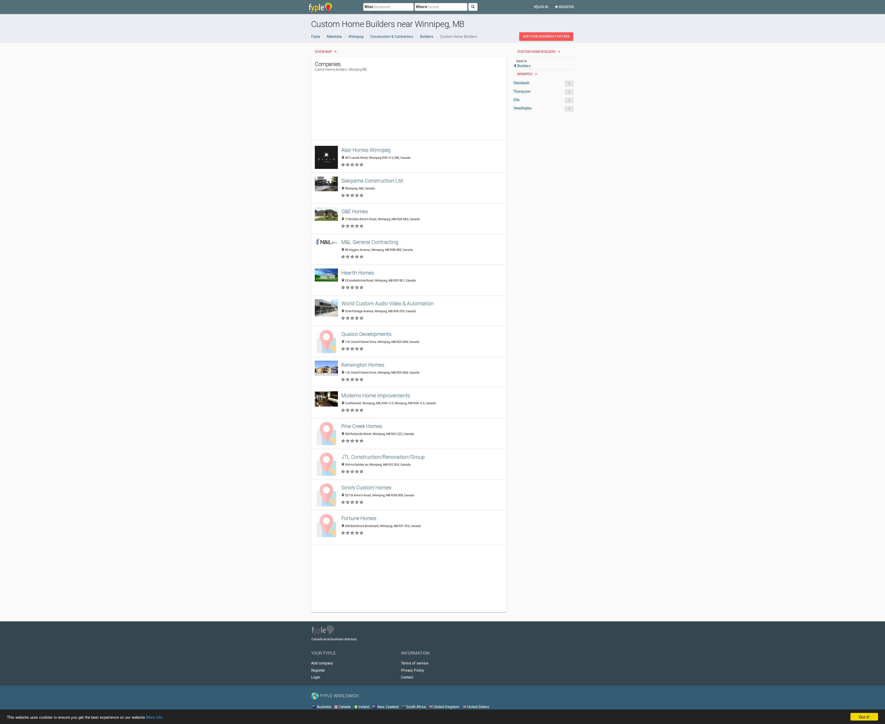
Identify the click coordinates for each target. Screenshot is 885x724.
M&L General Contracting (369, 242)
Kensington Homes (362, 365)
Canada (344, 707)
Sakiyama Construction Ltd (372, 181)
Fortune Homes (358, 518)
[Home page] (320, 7)
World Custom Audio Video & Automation (387, 303)
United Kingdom (446, 707)
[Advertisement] (399, 107)
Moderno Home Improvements (375, 395)
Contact (407, 677)
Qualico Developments (366, 334)
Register (566, 7)
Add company (322, 663)
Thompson (522, 91)
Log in (542, 7)
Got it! (864, 717)
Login (315, 677)
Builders (524, 66)
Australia (323, 707)
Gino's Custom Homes (366, 488)
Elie (516, 100)
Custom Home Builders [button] (536, 52)
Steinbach (521, 83)
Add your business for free (546, 36)
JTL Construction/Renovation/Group (383, 457)
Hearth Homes (357, 273)
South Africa (415, 707)
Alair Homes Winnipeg (366, 150)
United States (477, 707)
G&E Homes (354, 211)
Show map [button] (323, 52)
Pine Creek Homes (361, 426)
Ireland (363, 707)
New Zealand (387, 707)
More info (154, 717)
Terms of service (414, 663)
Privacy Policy (412, 670)
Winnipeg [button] (525, 74)
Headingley (522, 108)
